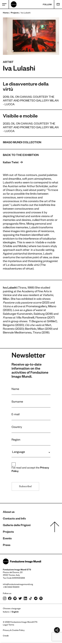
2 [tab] (13, 50)
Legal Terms (8, 625)
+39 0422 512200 (11, 587)
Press (6, 545)
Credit (6, 636)
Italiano (6, 612)
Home (6, 13)
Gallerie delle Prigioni (17, 525)
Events (7, 538)
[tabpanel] (31, 36)
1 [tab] (7, 50)
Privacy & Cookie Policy (14, 630)
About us (9, 512)
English (15, 612)
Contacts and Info (14, 519)
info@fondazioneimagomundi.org (18, 585)
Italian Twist (11, 162)
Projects (15, 13)
